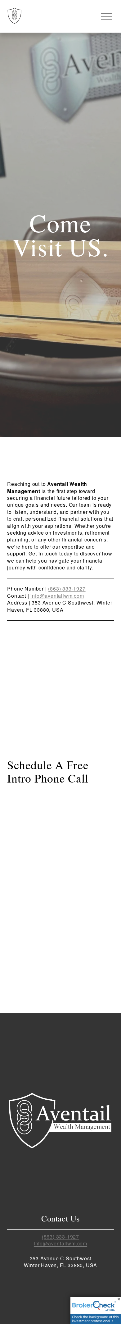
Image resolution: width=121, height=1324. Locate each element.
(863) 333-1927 (66, 588)
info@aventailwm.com (57, 595)
